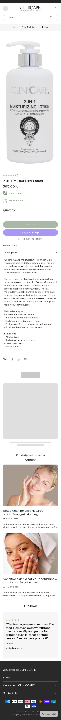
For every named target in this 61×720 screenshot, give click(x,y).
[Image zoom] (30, 103)
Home (15, 27)
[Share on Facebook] (13, 359)
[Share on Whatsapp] (19, 359)
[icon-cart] (55, 8)
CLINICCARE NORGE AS (35, 711)
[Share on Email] (25, 359)
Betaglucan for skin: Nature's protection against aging (23, 512)
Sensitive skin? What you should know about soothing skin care (30, 580)
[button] (30, 224)
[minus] (6, 216)
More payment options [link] (30, 239)
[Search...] (51, 17)
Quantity (9, 210)
